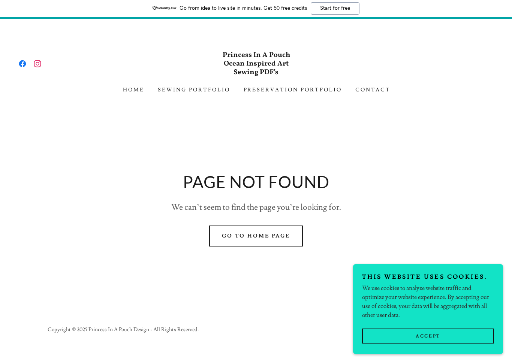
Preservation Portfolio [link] (293, 90)
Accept (428, 336)
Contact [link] (373, 90)
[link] (22, 63)
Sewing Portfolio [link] (194, 90)
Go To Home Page (256, 236)
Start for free (335, 8)
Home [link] (133, 90)
